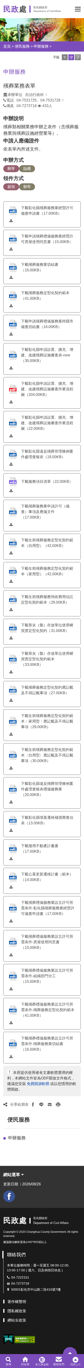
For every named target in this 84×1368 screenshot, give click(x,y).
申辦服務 (41, 46)
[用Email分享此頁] (49, 1104)
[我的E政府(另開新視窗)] (8, 1339)
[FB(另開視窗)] (9, 1196)
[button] (78, 9)
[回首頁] (25, 1361)
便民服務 (22, 46)
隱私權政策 (16, 1311)
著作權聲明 (16, 1302)
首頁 (7, 46)
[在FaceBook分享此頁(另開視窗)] (33, 1104)
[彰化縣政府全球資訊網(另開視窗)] (41, 1361)
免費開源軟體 (38, 1084)
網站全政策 (16, 1320)
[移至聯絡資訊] (59, 1361)
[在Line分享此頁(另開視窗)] (41, 1104)
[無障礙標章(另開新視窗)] (24, 1339)
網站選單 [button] (12, 1174)
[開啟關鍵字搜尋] (8, 1361)
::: (5, 1119)
